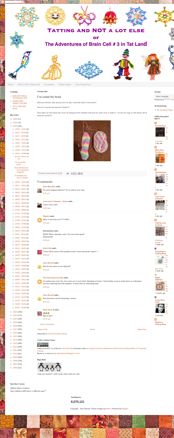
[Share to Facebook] (79, 173)
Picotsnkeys (160, 126)
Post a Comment (47, 324)
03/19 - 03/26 (20, 273)
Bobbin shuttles (65, 84)
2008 (15, 361)
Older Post (142, 329)
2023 (15, 126)
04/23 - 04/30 (20, 255)
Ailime (108, 409)
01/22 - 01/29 (20, 297)
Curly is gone (167, 308)
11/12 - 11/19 (20, 136)
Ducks (167, 156)
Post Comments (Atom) (57, 334)
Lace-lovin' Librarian (160, 198)
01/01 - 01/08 (20, 308)
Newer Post (42, 329)
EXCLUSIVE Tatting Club (29, 84)
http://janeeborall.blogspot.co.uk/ (66, 353)
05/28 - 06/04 (20, 241)
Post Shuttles (49, 84)
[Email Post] (67, 173)
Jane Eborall (48, 263)
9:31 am (46, 193)
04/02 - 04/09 (20, 266)
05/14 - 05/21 (20, 248)
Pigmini (46, 216)
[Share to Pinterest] (81, 173)
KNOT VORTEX (158, 279)
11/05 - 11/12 (20, 140)
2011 (15, 350)
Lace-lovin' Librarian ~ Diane (55, 201)
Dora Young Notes (83, 84)
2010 (15, 354)
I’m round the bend (20, 163)
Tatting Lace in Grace (160, 224)
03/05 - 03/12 (20, 280)
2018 (15, 326)
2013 (15, 343)
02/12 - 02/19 (20, 287)
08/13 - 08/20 (20, 203)
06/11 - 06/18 (20, 234)
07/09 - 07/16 (20, 220)
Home (10, 84)
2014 (15, 340)
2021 (15, 315)
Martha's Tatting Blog (160, 323)
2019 (15, 322)
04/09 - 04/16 (20, 262)
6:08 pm (46, 255)
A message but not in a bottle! (21, 177)
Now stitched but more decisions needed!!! (22, 170)
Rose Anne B (48, 310)
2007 (15, 364)
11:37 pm (46, 319)
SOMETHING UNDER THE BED (19, 102)
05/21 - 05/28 (20, 245)
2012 (15, 347)
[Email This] (72, 173)
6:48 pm (46, 287)
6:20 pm (46, 270)
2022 (15, 312)
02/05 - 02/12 (20, 290)
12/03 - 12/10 (20, 129)
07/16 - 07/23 (20, 217)
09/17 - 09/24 (20, 185)
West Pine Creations (159, 151)
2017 (15, 329)
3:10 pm (46, 223)
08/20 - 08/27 (20, 199)
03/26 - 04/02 (20, 269)
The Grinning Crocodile (53, 278)
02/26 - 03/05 (20, 283)
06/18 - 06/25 (20, 231)
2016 (15, 333)
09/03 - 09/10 (20, 192)
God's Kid (47, 248)
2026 (15, 119)
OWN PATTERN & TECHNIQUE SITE (19, 97)
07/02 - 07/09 (20, 224)
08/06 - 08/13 (20, 206)
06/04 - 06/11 (20, 238)
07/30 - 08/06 (20, 210)
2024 (15, 123)
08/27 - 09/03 (20, 196)
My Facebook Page (164, 110)
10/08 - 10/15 (20, 150)
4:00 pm (46, 240)
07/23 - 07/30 (20, 213)
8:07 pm (46, 302)
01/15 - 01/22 (20, 300)
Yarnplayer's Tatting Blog (160, 252)
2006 (15, 368)
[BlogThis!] (74, 173)
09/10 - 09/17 (20, 189)
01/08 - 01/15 (20, 304)
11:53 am (46, 208)
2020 (15, 319)
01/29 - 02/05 (20, 293)
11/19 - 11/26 (20, 132)
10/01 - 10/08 (20, 153)
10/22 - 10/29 (20, 143)
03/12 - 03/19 (20, 276)
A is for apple (167, 286)
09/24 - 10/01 (20, 182)
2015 (15, 336)
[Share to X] (77, 173)
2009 (15, 357)
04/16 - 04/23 (20, 259)
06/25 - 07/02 (20, 227)
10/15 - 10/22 (20, 146)
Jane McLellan (49, 186)
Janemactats (160, 172)
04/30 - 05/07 (20, 252)
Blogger (125, 409)
